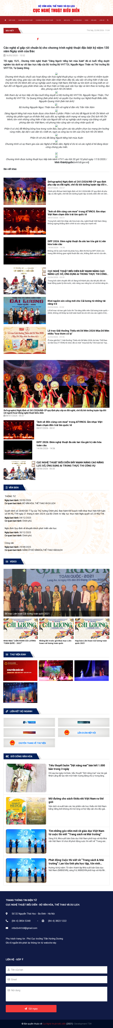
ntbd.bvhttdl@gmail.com (24, 928)
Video (86, 20)
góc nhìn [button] (67, 20)
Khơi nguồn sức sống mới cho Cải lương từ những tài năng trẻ (76, 302)
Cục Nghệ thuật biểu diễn (54, 1023)
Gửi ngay (32, 1008)
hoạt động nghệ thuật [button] (25, 20)
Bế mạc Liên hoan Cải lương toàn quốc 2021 (27, 613)
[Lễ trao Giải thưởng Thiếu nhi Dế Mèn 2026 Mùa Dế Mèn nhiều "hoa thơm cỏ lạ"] (25, 340)
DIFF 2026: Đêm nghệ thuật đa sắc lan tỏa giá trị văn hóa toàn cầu (77, 243)
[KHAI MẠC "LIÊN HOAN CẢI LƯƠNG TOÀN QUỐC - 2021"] (21, 628)
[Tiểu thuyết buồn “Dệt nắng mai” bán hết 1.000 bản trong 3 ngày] (26, 777)
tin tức (58, 20)
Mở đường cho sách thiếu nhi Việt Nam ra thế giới (76, 800)
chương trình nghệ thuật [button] (44, 20)
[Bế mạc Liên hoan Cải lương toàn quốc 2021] (56, 592)
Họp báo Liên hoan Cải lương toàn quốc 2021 (91, 641)
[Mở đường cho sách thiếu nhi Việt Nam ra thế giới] (26, 810)
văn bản (93, 20)
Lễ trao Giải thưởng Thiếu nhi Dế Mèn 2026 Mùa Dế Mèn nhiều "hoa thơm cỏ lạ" (78, 332)
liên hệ (101, 20)
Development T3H (83, 1023)
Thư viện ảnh (77, 20)
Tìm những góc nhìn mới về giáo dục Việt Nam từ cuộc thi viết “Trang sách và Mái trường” (76, 832)
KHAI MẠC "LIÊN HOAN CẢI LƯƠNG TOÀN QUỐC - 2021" (20, 641)
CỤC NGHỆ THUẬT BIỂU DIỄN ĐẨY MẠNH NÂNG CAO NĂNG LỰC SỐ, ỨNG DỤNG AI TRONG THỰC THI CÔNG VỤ (77, 272)
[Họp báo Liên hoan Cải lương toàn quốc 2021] (92, 628)
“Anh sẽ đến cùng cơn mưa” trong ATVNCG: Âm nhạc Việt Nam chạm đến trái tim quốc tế (77, 213)
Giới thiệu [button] (12, 20)
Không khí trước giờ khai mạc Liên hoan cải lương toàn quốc (55, 641)
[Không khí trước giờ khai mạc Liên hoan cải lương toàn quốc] (56, 628)
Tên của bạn (16, 970)
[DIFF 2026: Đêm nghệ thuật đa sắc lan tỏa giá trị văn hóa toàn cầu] (25, 250)
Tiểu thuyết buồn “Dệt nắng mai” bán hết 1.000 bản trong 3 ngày (77, 767)
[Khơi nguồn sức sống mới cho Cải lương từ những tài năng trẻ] (25, 310)
